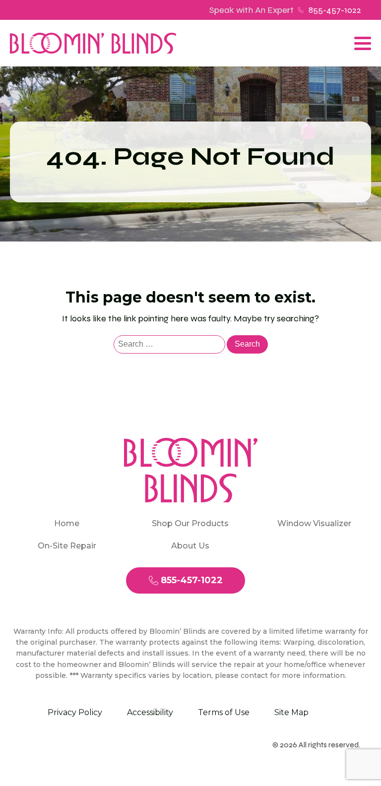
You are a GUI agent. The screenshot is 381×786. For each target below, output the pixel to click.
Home (66, 523)
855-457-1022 (335, 9)
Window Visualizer (314, 523)
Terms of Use (224, 712)
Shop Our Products (190, 523)
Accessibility (150, 712)
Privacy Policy (75, 712)
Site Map (291, 712)
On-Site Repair (67, 545)
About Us (190, 545)
